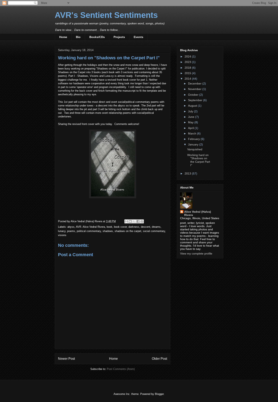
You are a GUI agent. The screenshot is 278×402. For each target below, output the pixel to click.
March (192, 133)
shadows (108, 231)
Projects (119, 37)
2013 (188, 173)
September (195, 100)
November (195, 89)
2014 (188, 78)
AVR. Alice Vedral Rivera (90, 226)
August (193, 105)
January (193, 144)
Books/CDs (97, 37)
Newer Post (66, 358)
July (191, 111)
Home (63, 37)
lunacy (62, 231)
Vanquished (194, 149)
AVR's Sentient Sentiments (106, 15)
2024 (188, 56)
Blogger (159, 393)
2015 (188, 73)
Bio (78, 37)
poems (71, 231)
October (193, 94)
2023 (188, 62)
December (195, 83)
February (194, 139)
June (191, 116)
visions (62, 235)
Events (138, 37)
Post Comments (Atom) (121, 369)
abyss (70, 226)
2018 (188, 67)
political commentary (89, 231)
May (191, 122)
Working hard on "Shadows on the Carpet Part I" (198, 160)
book (109, 226)
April (191, 128)
